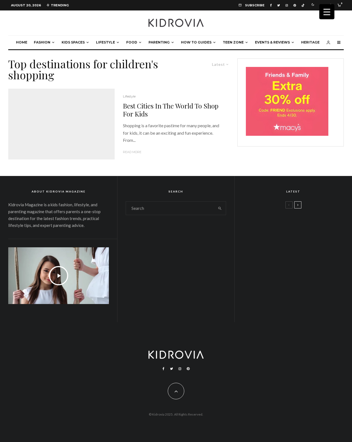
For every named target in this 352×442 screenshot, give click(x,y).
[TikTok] (303, 5)
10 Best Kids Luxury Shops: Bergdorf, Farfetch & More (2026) (305, 277)
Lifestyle (105, 42)
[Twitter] (278, 5)
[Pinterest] (295, 5)
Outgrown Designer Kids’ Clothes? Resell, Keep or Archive (303, 250)
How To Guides (196, 42)
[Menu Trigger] (326, 11)
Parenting (159, 42)
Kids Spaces (73, 42)
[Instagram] (287, 5)
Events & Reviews (272, 42)
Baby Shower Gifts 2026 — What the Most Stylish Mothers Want (309, 303)
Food (131, 42)
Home (21, 42)
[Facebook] (270, 5)
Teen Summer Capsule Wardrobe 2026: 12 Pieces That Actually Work (309, 224)
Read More (132, 152)
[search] (220, 208)
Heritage (310, 42)
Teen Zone (233, 42)
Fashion (42, 42)
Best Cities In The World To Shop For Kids (170, 110)
